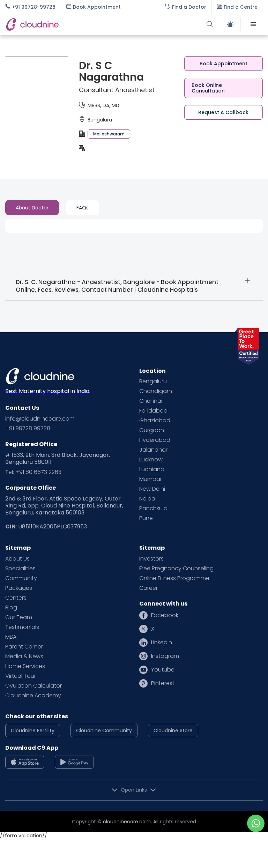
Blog (11, 607)
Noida (147, 499)
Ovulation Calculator (33, 686)
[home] (70, 24)
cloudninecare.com (127, 821)
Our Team (18, 617)
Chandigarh (155, 391)
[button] (253, 24)
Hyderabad (154, 440)
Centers (16, 598)
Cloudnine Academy (33, 695)
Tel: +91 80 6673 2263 (33, 472)
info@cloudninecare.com (40, 419)
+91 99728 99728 (27, 428)
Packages (18, 588)
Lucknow (151, 460)
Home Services (25, 666)
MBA (10, 637)
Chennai (150, 401)
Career (148, 588)
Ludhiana (151, 469)
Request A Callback (223, 112)
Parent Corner (24, 647)
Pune (146, 518)
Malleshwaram (109, 134)
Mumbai (150, 479)
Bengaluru (153, 381)
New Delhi (152, 489)
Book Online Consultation (208, 88)
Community (21, 578)
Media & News (24, 656)
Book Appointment (223, 63)
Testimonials (22, 627)
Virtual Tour (20, 676)
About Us (17, 559)
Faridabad (153, 411)
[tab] (32, 207)
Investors (151, 559)
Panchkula (153, 508)
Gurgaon (151, 430)
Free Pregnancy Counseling (176, 568)
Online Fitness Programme (174, 578)
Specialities (20, 568)
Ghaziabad (154, 420)
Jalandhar (153, 450)
